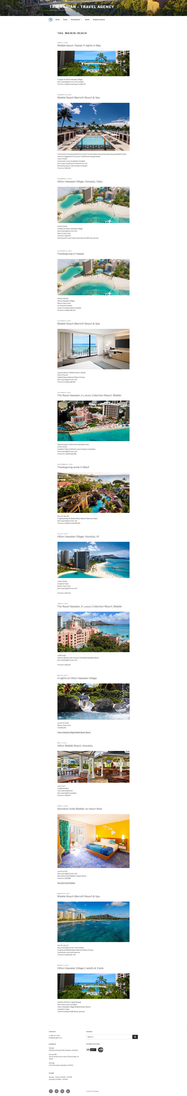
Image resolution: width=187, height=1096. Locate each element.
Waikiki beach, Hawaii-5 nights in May (79, 45)
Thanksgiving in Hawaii (70, 253)
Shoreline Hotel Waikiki (66, 883)
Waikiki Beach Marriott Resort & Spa (78, 97)
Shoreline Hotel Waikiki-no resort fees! (79, 808)
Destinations (75, 19)
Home (58, 19)
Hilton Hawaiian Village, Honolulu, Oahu (80, 181)
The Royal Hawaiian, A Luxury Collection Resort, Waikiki (89, 606)
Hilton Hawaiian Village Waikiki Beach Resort (74, 732)
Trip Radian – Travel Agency (81, 7)
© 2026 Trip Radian (92, 1091)
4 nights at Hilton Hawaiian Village (77, 678)
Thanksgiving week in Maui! (73, 467)
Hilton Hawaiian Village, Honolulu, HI (78, 536)
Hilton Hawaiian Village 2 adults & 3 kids (80, 968)
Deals (65, 19)
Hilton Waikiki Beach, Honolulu (75, 745)
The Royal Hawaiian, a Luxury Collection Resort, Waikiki (89, 395)
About (87, 19)
